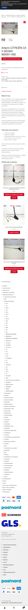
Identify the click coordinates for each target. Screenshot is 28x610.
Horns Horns (7, 424)
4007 (7, 321)
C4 (6, 360)
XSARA (7, 388)
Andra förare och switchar (10, 296)
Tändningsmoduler (8, 463)
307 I (7, 312)
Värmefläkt (6, 470)
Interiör (4, 480)
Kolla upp (5, 554)
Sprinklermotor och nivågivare (11, 456)
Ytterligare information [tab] (6, 91)
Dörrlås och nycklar (8, 397)
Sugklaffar (6, 461)
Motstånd (6, 443)
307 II (7, 314)
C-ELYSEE (8, 345)
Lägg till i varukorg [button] (14, 232)
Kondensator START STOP (10, 430)
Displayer (6, 395)
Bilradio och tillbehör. (21, 15)
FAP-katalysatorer (7, 478)
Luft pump (6, 434)
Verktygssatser (6, 491)
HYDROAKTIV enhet (8, 426)
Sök (14, 608)
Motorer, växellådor (7, 489)
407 (6, 325)
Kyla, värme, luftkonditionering (10, 485)
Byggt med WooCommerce (16, 602)
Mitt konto (5, 559)
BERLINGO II (9, 336)
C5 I (7, 367)
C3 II (7, 353)
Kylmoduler (8, 382)
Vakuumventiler (7, 467)
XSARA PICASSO (9, 391)
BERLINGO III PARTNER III (11, 338)
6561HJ (11, 81)
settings (10, 5)
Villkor (4, 574)
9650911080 (19, 81)
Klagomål (5, 552)
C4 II (7, 362)
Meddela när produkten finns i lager (11, 59)
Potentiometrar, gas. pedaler (10, 448)
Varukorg (21, 607)
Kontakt (5, 557)
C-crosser (8, 342)
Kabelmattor (7, 428)
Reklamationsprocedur (8, 564)
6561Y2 (14, 81)
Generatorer (7, 419)
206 (6, 303)
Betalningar (6, 549)
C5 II (7, 369)
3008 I (7, 307)
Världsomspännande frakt (9, 572)
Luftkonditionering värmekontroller (12, 437)
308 (6, 316)
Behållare (5, 285)
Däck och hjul (6, 290)
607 (6, 329)
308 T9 (7, 318)
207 (6, 305)
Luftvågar (6, 439)
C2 (6, 349)
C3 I (7, 351)
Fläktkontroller (7, 413)
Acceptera (4, 7)
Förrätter (6, 417)
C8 (6, 373)
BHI (5, 299)
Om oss (5, 562)
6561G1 (7, 81)
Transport (5, 567)
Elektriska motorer (8, 404)
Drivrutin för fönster (8, 399)
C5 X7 (7, 371)
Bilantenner (3, 16)
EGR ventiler (7, 402)
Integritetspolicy (6, 547)
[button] (25, 22)
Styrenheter (7, 459)
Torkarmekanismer (8, 465)
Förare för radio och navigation (13, 380)
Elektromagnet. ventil (9, 408)
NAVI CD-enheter (9, 384)
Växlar (5, 476)
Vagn (4, 569)
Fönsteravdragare (8, 415)
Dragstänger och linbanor (8, 292)
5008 (7, 327)
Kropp (4, 483)
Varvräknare (7, 474)
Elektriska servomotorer (9, 406)
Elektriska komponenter (11, 15)
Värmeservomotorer (8, 472)
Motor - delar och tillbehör (9, 487)
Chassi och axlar (6, 288)
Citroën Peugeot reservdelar (9, 544)
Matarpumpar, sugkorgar (9, 441)
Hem (4, 15)
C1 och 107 (8, 347)
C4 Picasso (8, 364)
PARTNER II (8, 386)
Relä (5, 452)
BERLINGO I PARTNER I (11, 334)
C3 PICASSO (8, 358)
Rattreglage (7, 450)
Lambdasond (7, 432)
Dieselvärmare (7, 393)
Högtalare (6, 421)
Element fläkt (7, 410)
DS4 (7, 377)
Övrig (5, 445)
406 (6, 323)
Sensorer (6, 454)
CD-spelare (8, 375)
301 (6, 310)
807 (6, 331)
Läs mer (14, 197)
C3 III (7, 356)
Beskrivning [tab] (4, 87)
